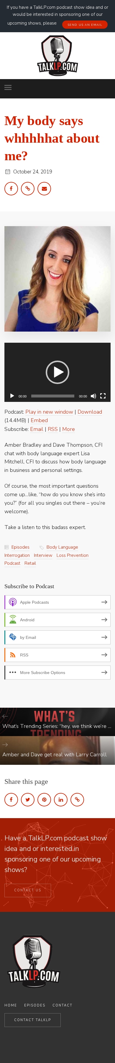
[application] (57, 372)
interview (43, 555)
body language (62, 547)
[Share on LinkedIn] (61, 799)
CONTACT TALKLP (32, 1020)
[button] (57, 372)
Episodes (20, 547)
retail (30, 563)
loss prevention (72, 555)
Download (90, 411)
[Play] (12, 396)
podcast (12, 563)
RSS (53, 429)
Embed (39, 420)
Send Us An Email (85, 25)
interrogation (17, 555)
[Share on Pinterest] (44, 799)
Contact (62, 1005)
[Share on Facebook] (11, 799)
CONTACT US (27, 890)
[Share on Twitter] (27, 799)
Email (36, 429)
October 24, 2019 (32, 171)
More (68, 429)
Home (10, 1005)
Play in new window (49, 411)
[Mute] (93, 396)
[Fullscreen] (103, 396)
